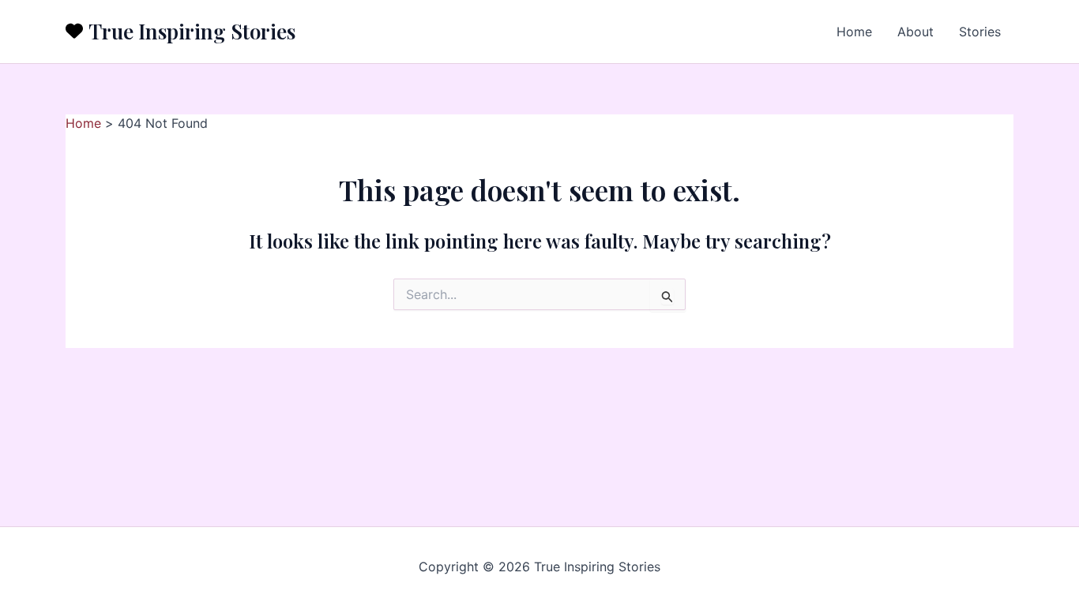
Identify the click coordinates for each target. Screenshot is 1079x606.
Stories (980, 31)
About (915, 31)
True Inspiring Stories (191, 31)
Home (854, 31)
